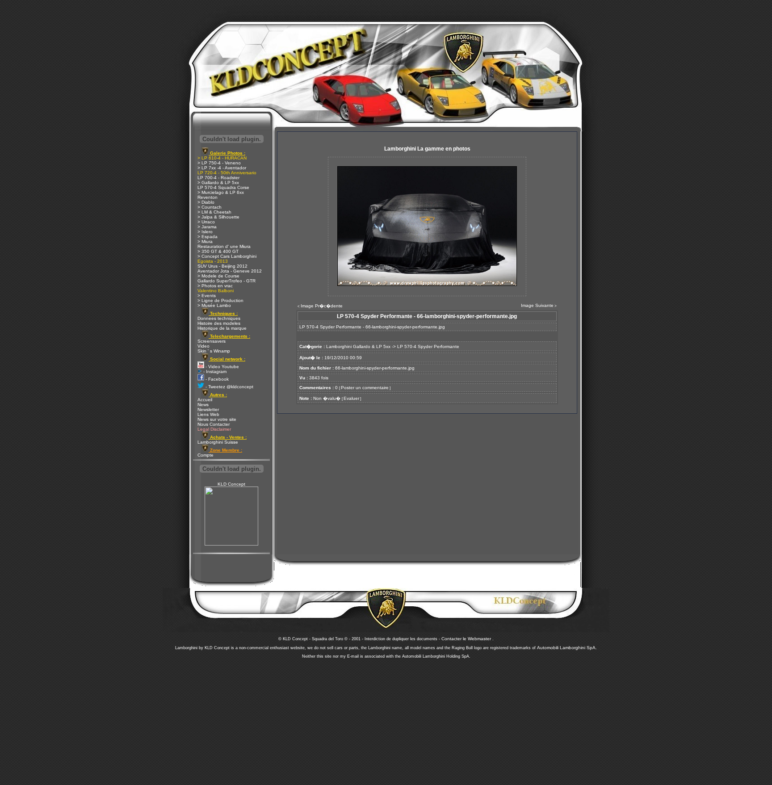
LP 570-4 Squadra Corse (223, 187)
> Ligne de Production (220, 300)
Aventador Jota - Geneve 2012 (229, 271)
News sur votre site (216, 419)
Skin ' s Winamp (213, 350)
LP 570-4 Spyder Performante (428, 346)
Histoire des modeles (218, 323)
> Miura (205, 241)
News (203, 404)
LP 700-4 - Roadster (218, 177)
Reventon (207, 197)
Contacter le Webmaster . (467, 638)
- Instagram (214, 371)
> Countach (209, 207)
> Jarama (207, 226)
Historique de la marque (222, 328)
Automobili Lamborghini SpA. (567, 647)
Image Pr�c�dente (322, 305)
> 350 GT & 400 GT (218, 251)
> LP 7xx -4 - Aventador (221, 167)
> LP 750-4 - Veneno (219, 162)
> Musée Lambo (214, 305)
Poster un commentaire (365, 387)
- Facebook (216, 379)
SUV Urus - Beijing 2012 (222, 266)
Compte (205, 455)
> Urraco (206, 221)
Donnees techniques (218, 318)
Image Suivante (537, 305)
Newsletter (208, 409)
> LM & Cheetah (214, 212)
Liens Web (208, 414)
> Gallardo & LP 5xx (218, 182)
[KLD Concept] (231, 544)
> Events (206, 295)
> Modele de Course (218, 275)
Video (203, 346)
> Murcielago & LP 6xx (220, 192)
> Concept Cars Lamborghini (226, 256)
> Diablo (205, 202)
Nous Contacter (213, 424)
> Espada (207, 236)
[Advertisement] (386, 719)
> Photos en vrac (215, 285)
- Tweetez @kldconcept (228, 386)
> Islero (205, 231)
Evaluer (351, 398)
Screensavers (211, 341)
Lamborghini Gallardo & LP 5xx (358, 346)
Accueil (204, 399)
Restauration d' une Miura (224, 246)
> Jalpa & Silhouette (218, 216)
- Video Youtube (221, 366)
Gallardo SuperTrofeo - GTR (226, 280)
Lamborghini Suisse (217, 442)
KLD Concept (231, 484)
